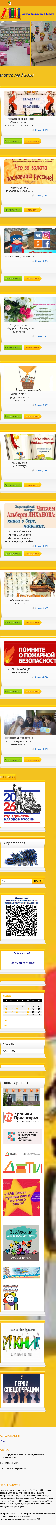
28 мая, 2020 (41, 261)
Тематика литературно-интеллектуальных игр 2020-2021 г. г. (19, 741)
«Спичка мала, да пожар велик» (19, 671)
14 (23, 1009)
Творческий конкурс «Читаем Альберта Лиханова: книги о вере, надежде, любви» (19, 536)
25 (6, 1015)
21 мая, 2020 (41, 608)
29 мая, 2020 (41, 130)
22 (28, 1012)
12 (12, 1009)
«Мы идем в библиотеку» (19, 464)
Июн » (5, 1026)
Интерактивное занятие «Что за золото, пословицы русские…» (19, 122)
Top (53, 1522)
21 (23, 1012)
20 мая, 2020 (41, 749)
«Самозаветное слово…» (19, 602)
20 (17, 1012)
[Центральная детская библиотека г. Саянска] (28, 14)
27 (17, 1015)
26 (12, 1015)
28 (23, 1015)
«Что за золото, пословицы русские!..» (19, 189)
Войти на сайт (22, 953)
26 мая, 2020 (41, 405)
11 (6, 1009)
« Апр (5, 1020)
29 (28, 1015)
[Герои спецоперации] (21, 1389)
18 (6, 1012)
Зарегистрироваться (22, 962)
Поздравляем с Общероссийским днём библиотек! (19, 328)
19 (12, 1012)
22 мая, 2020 (41, 546)
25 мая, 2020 (41, 470)
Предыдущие (7, 777)
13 (17, 1009)
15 (28, 1009)
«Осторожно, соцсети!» (19, 256)
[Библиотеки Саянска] (21, 1097)
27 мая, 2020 (41, 336)
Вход (2, 1441)
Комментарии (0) (13, 141)
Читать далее (32, 141)
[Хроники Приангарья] (21, 1117)
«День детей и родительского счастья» (19, 397)
